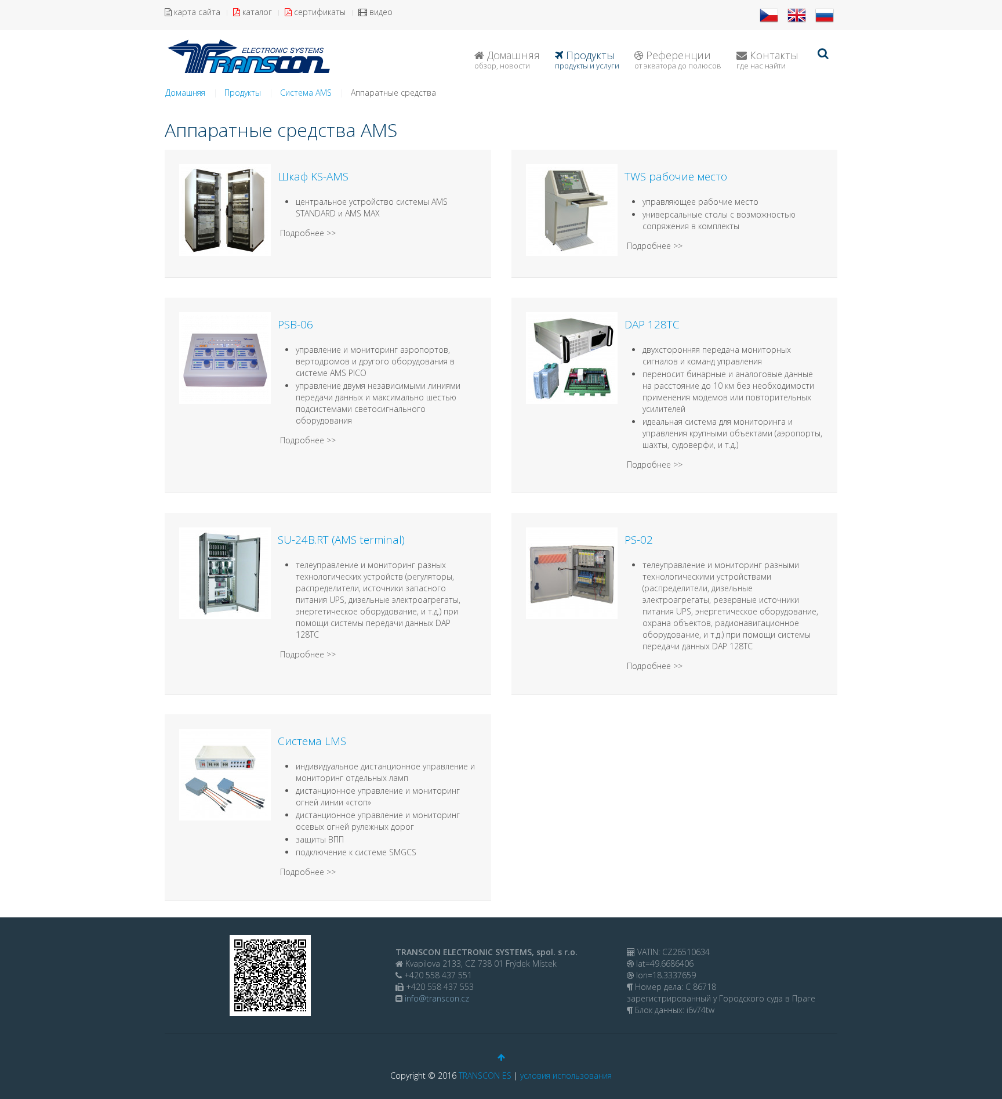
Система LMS (312, 741)
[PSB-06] (224, 357)
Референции (677, 59)
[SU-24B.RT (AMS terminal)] (224, 572)
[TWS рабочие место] (571, 209)
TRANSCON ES (485, 1075)
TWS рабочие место (676, 176)
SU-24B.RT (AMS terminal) (341, 539)
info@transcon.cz (435, 998)
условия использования (566, 1075)
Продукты (587, 59)
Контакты (767, 59)
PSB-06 (295, 324)
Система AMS (306, 92)
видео (380, 11)
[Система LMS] (224, 773)
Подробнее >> (308, 232)
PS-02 (639, 539)
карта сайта (196, 11)
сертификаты (319, 11)
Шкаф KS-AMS (313, 176)
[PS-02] (571, 572)
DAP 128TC (652, 324)
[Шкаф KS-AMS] (224, 209)
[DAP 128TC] (571, 357)
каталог (256, 11)
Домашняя (507, 59)
